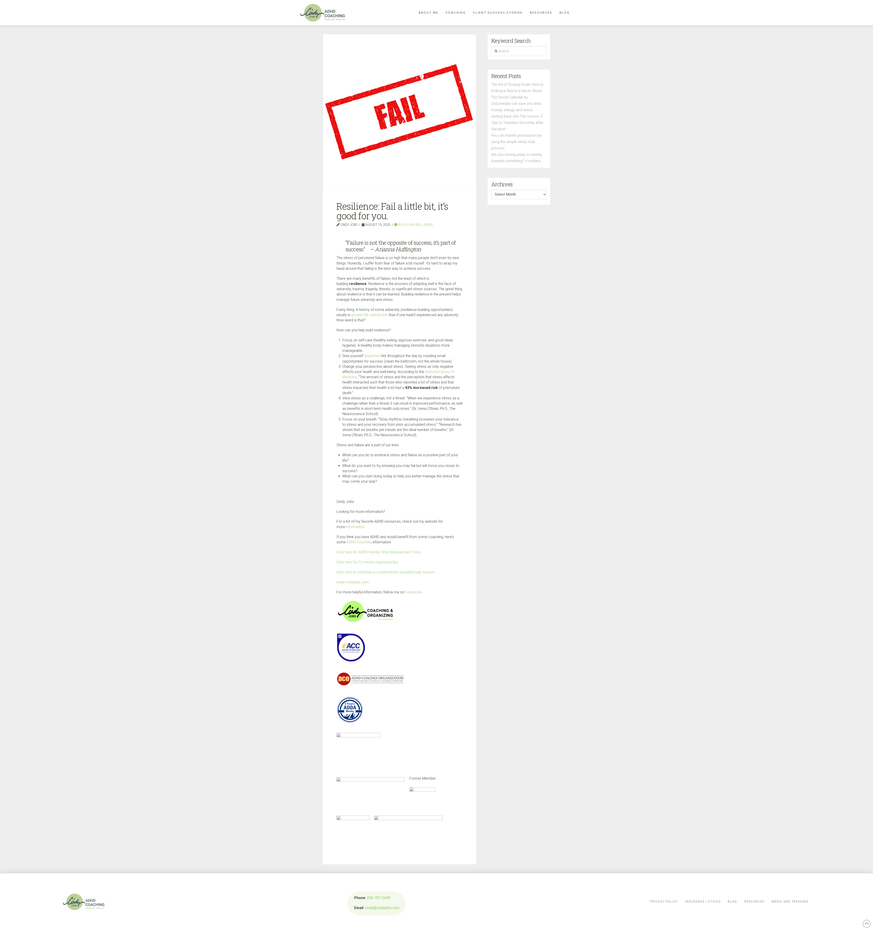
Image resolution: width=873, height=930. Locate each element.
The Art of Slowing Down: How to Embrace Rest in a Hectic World (517, 87)
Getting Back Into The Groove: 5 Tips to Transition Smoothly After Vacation (517, 122)
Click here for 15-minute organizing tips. (367, 562)
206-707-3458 (378, 898)
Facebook (413, 592)
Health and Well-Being (415, 225)
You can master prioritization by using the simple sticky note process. (516, 141)
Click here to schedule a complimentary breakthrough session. (386, 572)
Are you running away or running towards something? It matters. (516, 157)
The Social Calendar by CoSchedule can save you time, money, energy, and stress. (516, 103)
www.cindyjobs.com (352, 582)
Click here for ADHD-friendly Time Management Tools (378, 552)
